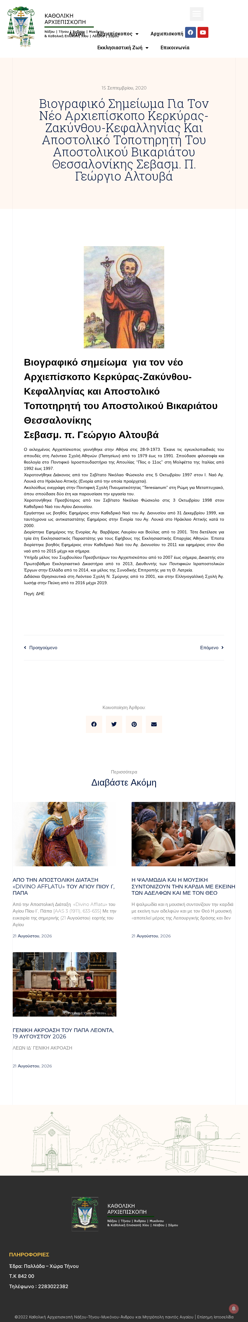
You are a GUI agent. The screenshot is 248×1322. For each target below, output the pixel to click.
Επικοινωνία (175, 47)
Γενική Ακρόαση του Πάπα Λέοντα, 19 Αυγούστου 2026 (63, 1033)
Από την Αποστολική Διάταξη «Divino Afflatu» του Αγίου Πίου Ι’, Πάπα (64, 886)
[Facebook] (190, 32)
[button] (197, 14)
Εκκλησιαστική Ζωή (119, 47)
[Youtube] (202, 32)
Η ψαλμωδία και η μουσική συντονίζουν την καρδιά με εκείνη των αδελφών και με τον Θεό (183, 886)
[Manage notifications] (234, 1309)
